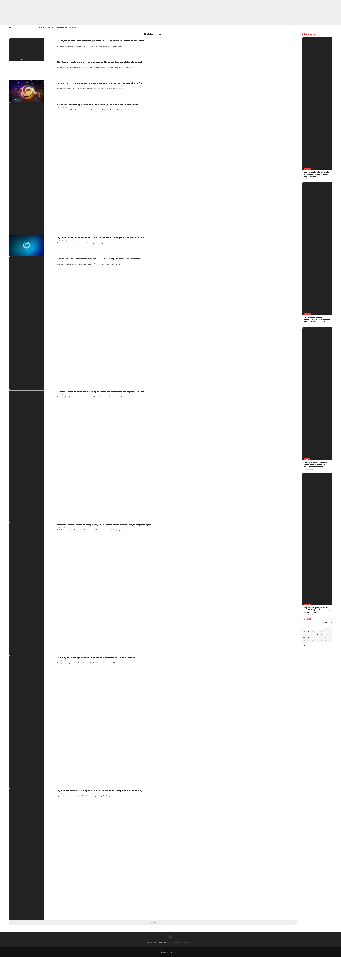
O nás (160, 942)
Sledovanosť (74, 27)
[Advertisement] (170, 12)
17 (304, 637)
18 (308, 637)
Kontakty (190, 942)
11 (308, 634)
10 (304, 634)
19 (312, 637)
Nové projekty (62, 27)
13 (317, 634)
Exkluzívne (51, 27)
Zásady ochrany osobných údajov (174, 942)
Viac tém (153, 922)
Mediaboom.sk (151, 942)
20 (317, 637)
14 (321, 634)
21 (321, 637)
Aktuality (41, 27)
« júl (303, 646)
